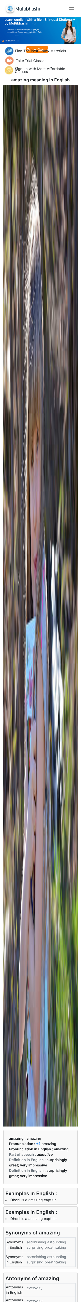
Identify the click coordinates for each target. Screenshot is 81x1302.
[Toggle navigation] (71, 9)
